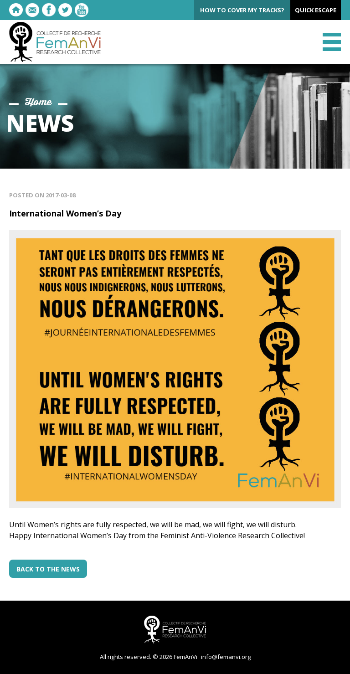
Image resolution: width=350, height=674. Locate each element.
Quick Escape (315, 10)
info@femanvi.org (226, 657)
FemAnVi (55, 42)
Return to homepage (16, 10)
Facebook (49, 10)
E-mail (32, 10)
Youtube (81, 10)
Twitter (65, 10)
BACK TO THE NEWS (48, 569)
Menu (332, 42)
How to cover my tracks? (242, 10)
